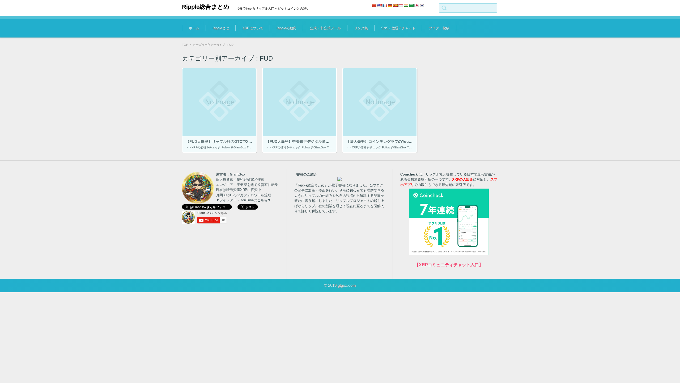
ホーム (194, 28)
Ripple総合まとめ (206, 6)
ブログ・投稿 (439, 28)
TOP (185, 44)
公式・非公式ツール (325, 28)
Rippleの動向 (286, 28)
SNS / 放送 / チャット (398, 28)
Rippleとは (220, 28)
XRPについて (252, 28)
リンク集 (361, 28)
